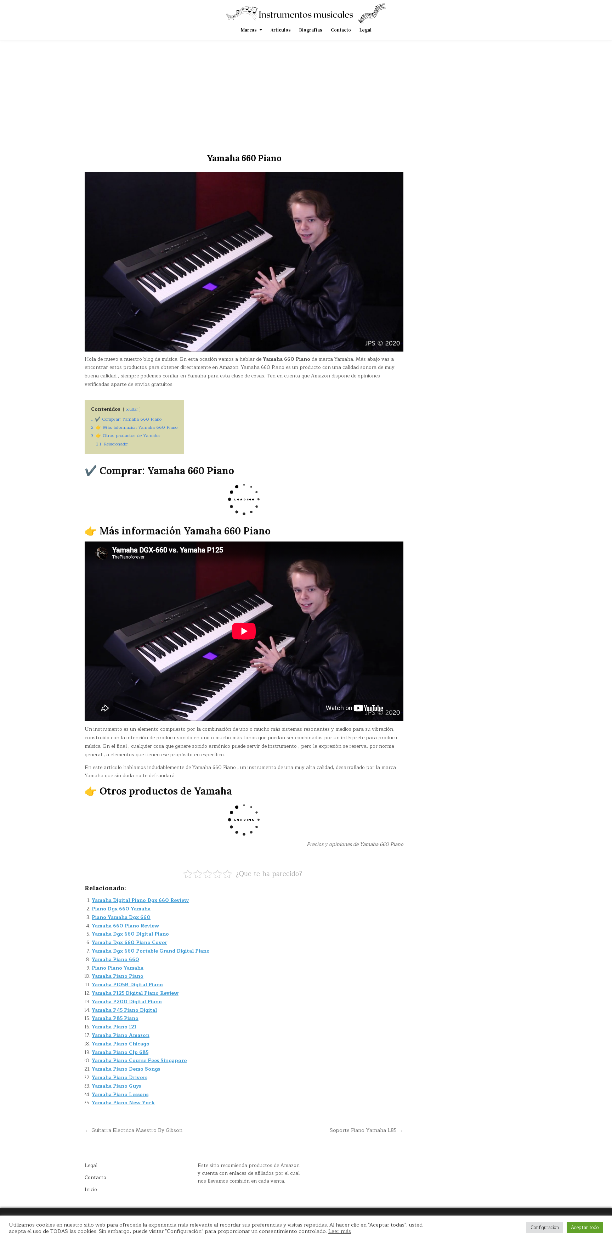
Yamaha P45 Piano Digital (124, 1010)
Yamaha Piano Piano (117, 976)
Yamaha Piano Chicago (120, 1044)
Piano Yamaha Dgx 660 (121, 917)
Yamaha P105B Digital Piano (127, 985)
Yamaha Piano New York (123, 1103)
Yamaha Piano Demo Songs (126, 1069)
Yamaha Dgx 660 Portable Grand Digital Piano (151, 951)
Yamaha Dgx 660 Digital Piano (130, 934)
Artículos (281, 30)
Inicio (91, 1189)
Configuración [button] (545, 1227)
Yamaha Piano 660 (115, 959)
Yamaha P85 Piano (115, 1018)
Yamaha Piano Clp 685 (120, 1052)
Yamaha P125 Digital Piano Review (135, 993)
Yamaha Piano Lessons (120, 1094)
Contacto (341, 30)
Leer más (339, 1231)
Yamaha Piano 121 (114, 1027)
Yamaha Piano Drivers (119, 1077)
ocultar (132, 409)
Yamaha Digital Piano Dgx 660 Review (140, 900)
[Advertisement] (306, 93)
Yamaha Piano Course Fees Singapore (139, 1060)
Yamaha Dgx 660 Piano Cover (129, 942)
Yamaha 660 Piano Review (125, 926)
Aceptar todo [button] (585, 1227)
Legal (365, 30)
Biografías (310, 30)
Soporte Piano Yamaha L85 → (366, 1130)
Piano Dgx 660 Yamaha (121, 909)
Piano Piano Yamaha (117, 968)
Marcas (249, 30)
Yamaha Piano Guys (116, 1086)
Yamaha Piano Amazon (120, 1035)
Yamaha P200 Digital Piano (127, 1002)
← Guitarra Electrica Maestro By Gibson (133, 1130)
